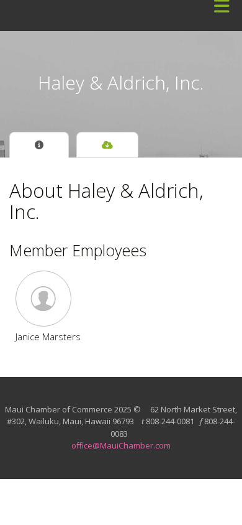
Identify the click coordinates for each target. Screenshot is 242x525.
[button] (48, 299)
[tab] (39, 145)
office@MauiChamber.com (121, 445)
